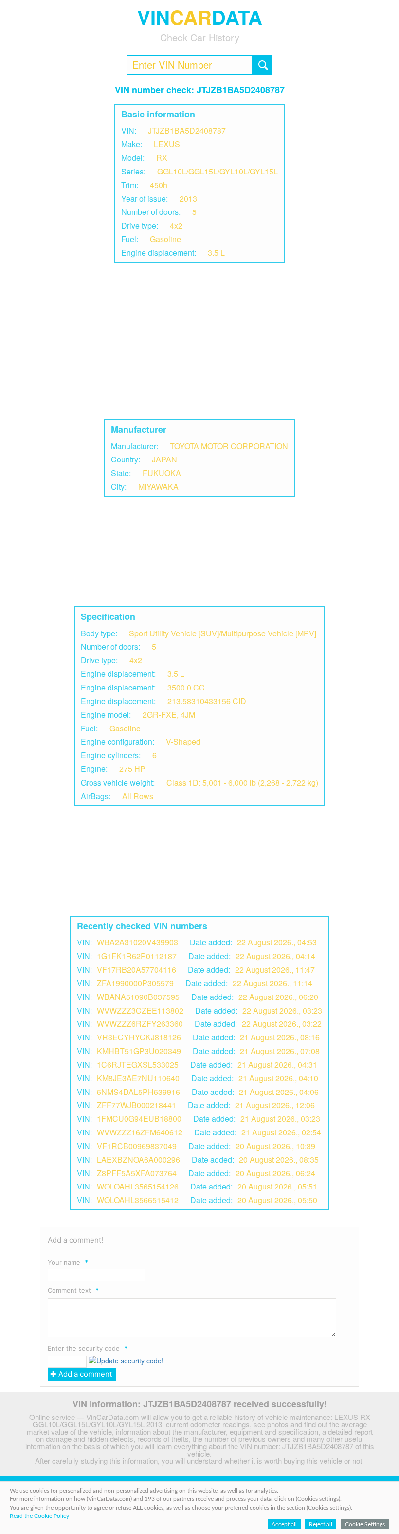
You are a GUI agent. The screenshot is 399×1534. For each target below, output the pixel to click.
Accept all (284, 1524)
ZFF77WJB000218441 (136, 1105)
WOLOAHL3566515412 (138, 1200)
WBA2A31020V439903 (137, 942)
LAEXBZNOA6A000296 (138, 1159)
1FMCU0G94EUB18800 (139, 1118)
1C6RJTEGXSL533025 (138, 1064)
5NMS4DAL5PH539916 (138, 1091)
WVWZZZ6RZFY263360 (140, 1023)
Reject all (320, 1524)
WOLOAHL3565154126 (138, 1186)
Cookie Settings (365, 1524)
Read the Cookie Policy (39, 1516)
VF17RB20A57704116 (136, 969)
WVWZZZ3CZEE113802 (140, 1010)
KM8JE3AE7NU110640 (138, 1078)
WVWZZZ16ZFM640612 (139, 1132)
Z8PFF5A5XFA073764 (137, 1173)
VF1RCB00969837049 (137, 1145)
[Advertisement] (199, 341)
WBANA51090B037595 (138, 996)
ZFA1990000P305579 (135, 983)
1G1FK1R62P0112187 (137, 955)
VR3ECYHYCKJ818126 (139, 1037)
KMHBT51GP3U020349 (139, 1050)
